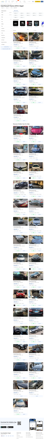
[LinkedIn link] (11, 436)
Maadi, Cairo (16, 46)
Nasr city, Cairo (16, 321)
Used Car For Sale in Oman (39, 438)
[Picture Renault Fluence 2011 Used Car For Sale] (20, 148)
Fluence (21, 46)
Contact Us (18, 435)
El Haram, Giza (31, 321)
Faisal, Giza (31, 82)
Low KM (22, 285)
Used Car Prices (6, 46)
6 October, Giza (31, 46)
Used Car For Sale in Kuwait (39, 434)
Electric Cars (17, 1)
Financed (25, 194)
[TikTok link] (8, 436)
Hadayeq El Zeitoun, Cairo (17, 212)
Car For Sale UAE (28, 435)
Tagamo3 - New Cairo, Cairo (33, 194)
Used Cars (6, 1)
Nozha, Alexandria (16, 303)
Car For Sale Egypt (28, 434)
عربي (33, 1)
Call (24, 66)
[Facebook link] (6, 436)
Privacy (18, 438)
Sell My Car (38, 1)
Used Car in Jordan (38, 435)
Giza (30, 64)
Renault (19, 46)
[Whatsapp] (18, 48)
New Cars (9, 1)
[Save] (26, 33)
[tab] (16, 11)
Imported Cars (13, 1)
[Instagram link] (13, 436)
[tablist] (28, 11)
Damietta (16, 64)
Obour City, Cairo (32, 212)
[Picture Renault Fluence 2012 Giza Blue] (20, 91)
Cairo (15, 82)
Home (17, 434)
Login (42, 1)
